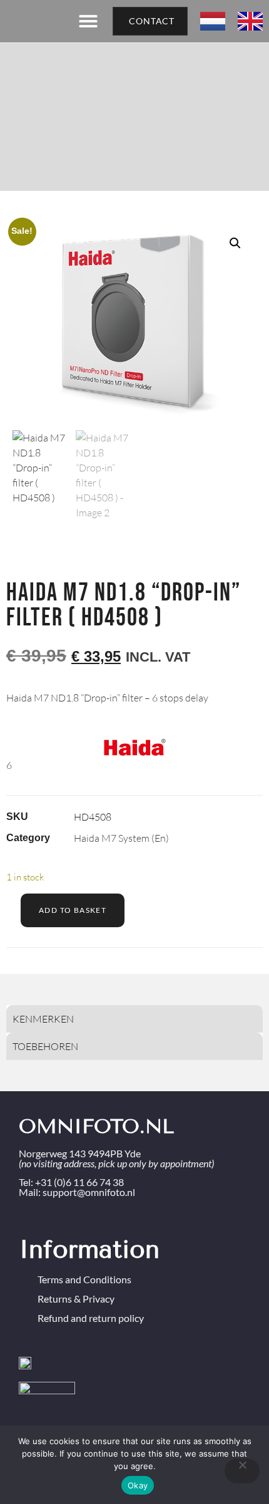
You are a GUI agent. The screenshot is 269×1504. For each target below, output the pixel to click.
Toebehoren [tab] (45, 1046)
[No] (242, 1470)
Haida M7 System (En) (121, 838)
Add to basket (72, 910)
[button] (88, 21)
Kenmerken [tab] (43, 1019)
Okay (138, 1485)
